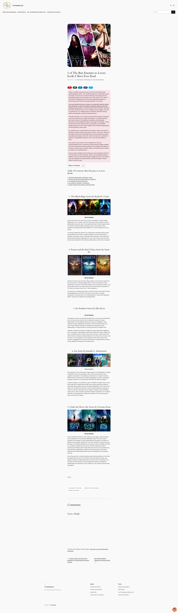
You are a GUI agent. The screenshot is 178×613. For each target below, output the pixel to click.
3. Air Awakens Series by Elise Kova (77, 181)
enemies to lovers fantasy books (91, 488)
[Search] (173, 12)
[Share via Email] (75, 87)
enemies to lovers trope (73, 490)
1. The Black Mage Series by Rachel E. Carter (80, 177)
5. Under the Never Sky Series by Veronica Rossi (81, 184)
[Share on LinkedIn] (80, 87)
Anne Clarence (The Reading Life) (84, 79)
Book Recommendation (98, 79)
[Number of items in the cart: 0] (173, 5)
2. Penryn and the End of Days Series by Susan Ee (81, 179)
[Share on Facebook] (85, 87)
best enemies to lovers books (75, 488)
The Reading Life (17, 5)
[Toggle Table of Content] (82, 165)
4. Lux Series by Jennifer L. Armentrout (78, 183)
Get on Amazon (89, 217)
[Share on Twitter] (91, 87)
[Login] (170, 5)
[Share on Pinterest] (69, 87)
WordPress (53, 605)
